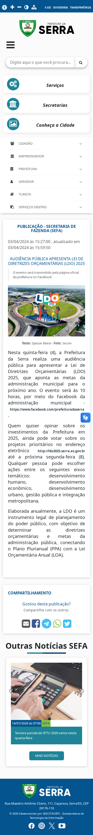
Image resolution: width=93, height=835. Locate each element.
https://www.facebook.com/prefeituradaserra (47, 409)
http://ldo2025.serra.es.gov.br (61, 451)
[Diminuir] (19, 7)
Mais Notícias (46, 755)
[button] (11, 691)
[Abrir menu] (10, 44)
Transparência (80, 7)
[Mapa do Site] (34, 7)
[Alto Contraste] (26, 7)
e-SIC (48, 7)
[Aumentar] (12, 7)
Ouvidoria (60, 7)
